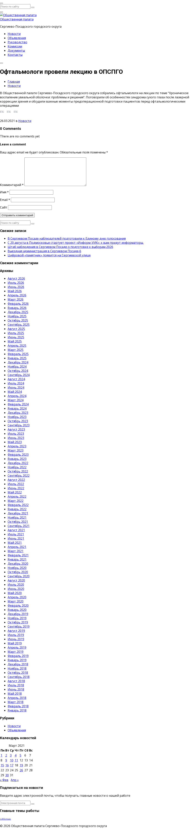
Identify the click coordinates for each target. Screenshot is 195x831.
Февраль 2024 (18, 404)
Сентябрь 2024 (19, 375)
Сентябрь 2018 (19, 677)
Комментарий (12, 185)
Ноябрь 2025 (17, 316)
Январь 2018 (17, 710)
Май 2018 (15, 693)
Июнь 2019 (16, 639)
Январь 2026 (17, 308)
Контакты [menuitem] (15, 55)
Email (5, 200)
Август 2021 (16, 530)
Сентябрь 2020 (19, 576)
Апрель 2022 (17, 496)
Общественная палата (17, 19)
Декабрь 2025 (18, 312)
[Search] (32, 7)
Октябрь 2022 (18, 471)
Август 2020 (16, 580)
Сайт (3, 207)
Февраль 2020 (18, 605)
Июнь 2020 (16, 589)
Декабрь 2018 (18, 664)
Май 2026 (15, 291)
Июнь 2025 (16, 337)
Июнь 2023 (16, 438)
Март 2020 (15, 601)
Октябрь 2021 (18, 522)
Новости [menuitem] (14, 34)
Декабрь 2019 (18, 614)
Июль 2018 (16, 685)
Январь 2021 (17, 559)
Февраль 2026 (18, 304)
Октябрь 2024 (18, 371)
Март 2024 (15, 400)
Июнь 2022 (16, 488)
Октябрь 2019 (18, 622)
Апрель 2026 (17, 295)
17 (11, 765)
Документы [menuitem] (16, 50)
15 (2, 765)
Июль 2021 (16, 534)
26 (21, 770)
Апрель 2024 (17, 396)
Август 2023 (16, 429)
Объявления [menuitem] (17, 38)
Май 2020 (15, 593)
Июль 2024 (16, 383)
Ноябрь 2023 (17, 417)
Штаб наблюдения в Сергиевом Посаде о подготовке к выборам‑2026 (60, 247)
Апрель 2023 (17, 446)
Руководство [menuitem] (17, 42)
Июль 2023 (16, 434)
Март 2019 (15, 652)
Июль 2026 (16, 283)
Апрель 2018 (17, 698)
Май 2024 (15, 392)
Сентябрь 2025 (19, 324)
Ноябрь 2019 (17, 618)
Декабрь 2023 (18, 413)
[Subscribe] (32, 804)
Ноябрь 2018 (17, 668)
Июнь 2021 (16, 538)
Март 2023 (15, 450)
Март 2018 (15, 702)
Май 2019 (15, 643)
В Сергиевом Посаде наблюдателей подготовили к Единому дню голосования (67, 238)
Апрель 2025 (17, 345)
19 (21, 765)
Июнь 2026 (16, 287)
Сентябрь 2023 (19, 425)
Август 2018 (16, 681)
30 (7, 775)
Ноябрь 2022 (17, 467)
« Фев (4, 780)
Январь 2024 (17, 408)
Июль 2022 (16, 484)
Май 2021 (15, 543)
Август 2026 (16, 278)
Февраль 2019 (18, 656)
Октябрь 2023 (18, 421)
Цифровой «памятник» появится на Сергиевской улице (49, 255)
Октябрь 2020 (18, 572)
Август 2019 (16, 631)
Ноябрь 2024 (17, 366)
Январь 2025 (17, 358)
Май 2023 (15, 442)
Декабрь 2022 (18, 463)
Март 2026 (15, 299)
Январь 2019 (17, 660)
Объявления (17, 730)
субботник (5, 819)
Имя (4, 192)
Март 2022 (15, 501)
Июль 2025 (16, 333)
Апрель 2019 (17, 647)
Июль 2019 (16, 635)
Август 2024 (16, 379)
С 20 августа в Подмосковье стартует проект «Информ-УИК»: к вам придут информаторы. (76, 243)
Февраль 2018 (18, 706)
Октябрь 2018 (18, 673)
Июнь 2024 (16, 387)
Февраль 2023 (18, 454)
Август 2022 (16, 480)
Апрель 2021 (17, 547)
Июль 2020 (16, 584)
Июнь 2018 (16, 689)
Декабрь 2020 (18, 563)
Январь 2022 (17, 509)
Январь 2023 (17, 459)
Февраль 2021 (18, 555)
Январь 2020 (17, 610)
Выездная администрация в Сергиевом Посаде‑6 (44, 251)
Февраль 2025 (18, 354)
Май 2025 (15, 341)
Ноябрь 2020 (17, 568)
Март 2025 (15, 350)
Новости (14, 86)
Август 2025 (16, 329)
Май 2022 (15, 492)
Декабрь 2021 (18, 513)
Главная (14, 81)
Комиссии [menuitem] (15, 46)
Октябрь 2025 (18, 320)
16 (7, 765)
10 (11, 760)
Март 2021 (15, 551)
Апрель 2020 (17, 597)
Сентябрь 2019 (19, 626)
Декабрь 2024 (18, 362)
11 (16, 760)
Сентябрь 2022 (19, 475)
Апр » (15, 780)
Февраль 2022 (18, 505)
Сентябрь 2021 (19, 526)
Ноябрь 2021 (17, 517)
